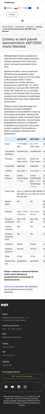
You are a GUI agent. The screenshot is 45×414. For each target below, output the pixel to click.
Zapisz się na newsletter (14, 287)
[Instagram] (25, 387)
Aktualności (20, 27)
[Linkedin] (19, 387)
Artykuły (30, 27)
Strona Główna (7, 27)
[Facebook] (6, 387)
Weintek (12, 59)
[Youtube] (12, 387)
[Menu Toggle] (38, 8)
